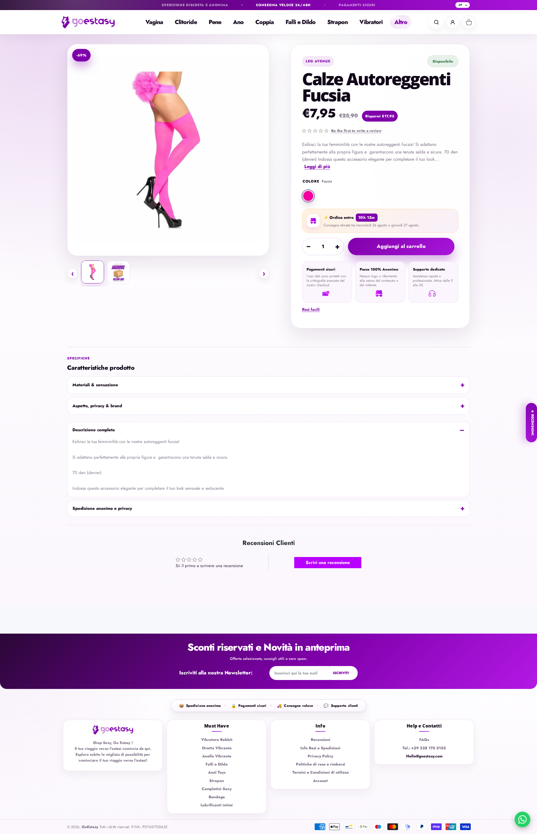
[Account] (452, 22)
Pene (215, 22)
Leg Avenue (318, 61)
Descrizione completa (93, 430)
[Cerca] (436, 22)
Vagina (154, 22)
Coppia (264, 22)
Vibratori (371, 22)
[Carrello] (468, 22)
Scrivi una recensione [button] (328, 562)
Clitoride (186, 22)
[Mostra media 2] (118, 272)
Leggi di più (317, 166)
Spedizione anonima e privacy (102, 508)
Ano (238, 22)
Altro (400, 22)
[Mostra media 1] (92, 271)
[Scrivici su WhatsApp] (522, 819)
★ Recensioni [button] (532, 422)
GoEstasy (90, 827)
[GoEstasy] (92, 22)
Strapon (337, 22)
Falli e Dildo (300, 22)
